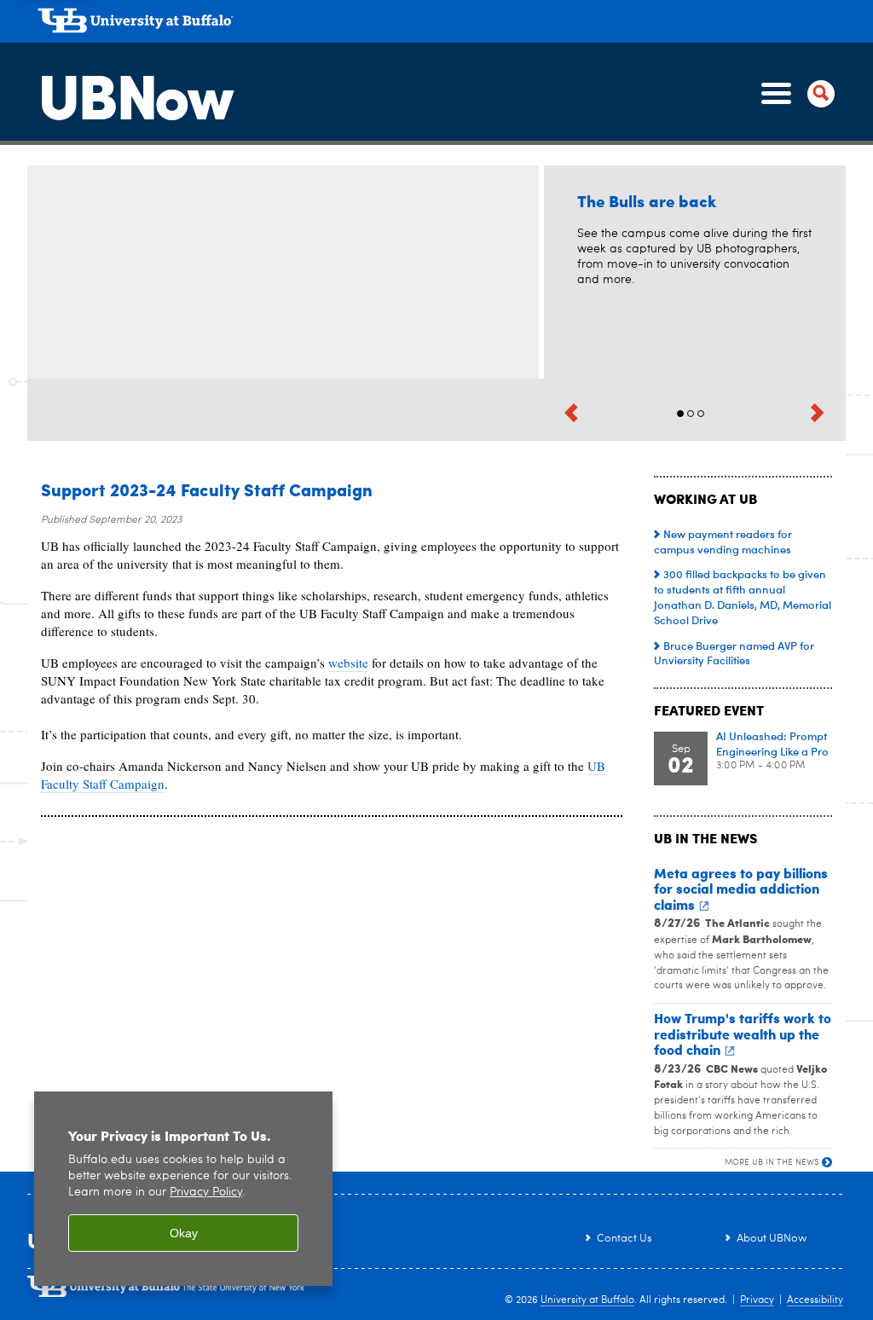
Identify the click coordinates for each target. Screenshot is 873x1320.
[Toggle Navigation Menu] (794, 93)
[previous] (571, 411)
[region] (183, 1189)
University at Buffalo (587, 1300)
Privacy (757, 1300)
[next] (817, 411)
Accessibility (815, 1300)
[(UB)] (442, 24)
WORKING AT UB (705, 498)
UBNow (135, 93)
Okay (184, 1233)
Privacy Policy (206, 1192)
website (348, 662)
